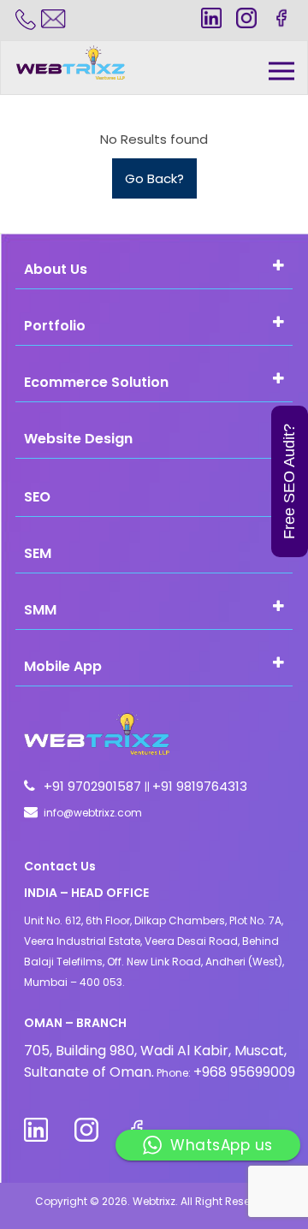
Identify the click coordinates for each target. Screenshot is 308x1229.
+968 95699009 (244, 1072)
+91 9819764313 (199, 786)
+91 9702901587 (94, 786)
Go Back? (154, 178)
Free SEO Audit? (289, 481)
